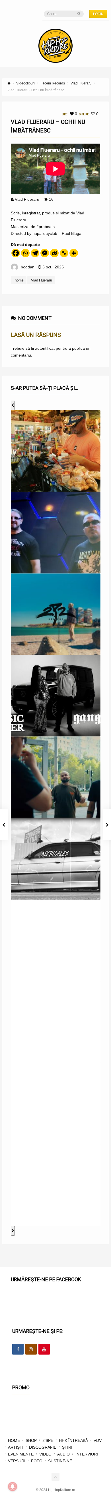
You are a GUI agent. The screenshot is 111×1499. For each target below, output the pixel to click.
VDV (98, 1440)
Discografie (42, 1447)
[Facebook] (15, 253)
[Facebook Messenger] (44, 253)
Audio (63, 1454)
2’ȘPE (47, 1440)
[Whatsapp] (25, 253)
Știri (67, 1447)
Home (14, 1440)
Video (45, 1454)
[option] (55, 451)
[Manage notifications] (12, 1486)
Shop (31, 1440)
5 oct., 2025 (53, 267)
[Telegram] (35, 253)
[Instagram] (31, 1349)
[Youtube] (44, 1349)
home (19, 280)
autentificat (45, 348)
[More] (73, 253)
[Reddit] (54, 253)
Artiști (15, 1447)
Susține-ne (60, 1461)
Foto (36, 1461)
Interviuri (86, 1454)
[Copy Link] (64, 253)
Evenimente (21, 1454)
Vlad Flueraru (27, 199)
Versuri (16, 1461)
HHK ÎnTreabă (73, 1440)
